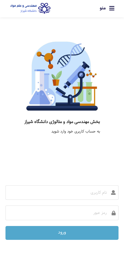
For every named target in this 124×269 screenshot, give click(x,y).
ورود (62, 232)
